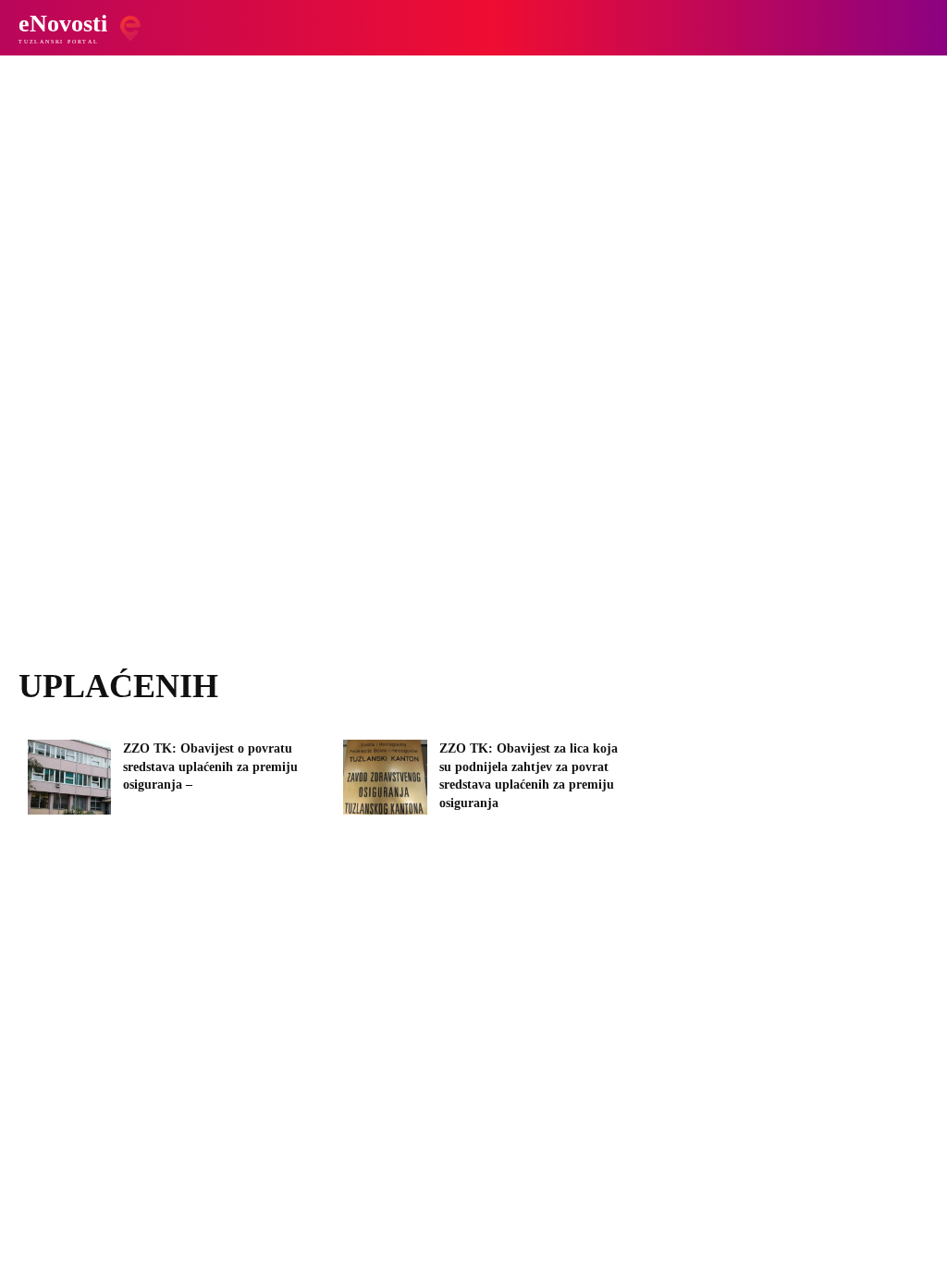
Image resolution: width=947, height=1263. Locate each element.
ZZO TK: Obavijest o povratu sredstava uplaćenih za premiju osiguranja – (210, 766)
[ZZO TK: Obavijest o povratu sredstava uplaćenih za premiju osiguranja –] (69, 777)
